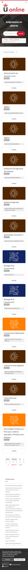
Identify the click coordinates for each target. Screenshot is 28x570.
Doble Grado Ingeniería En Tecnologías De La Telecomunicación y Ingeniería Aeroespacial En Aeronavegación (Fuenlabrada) (14, 508)
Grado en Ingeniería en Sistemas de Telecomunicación (13, 372)
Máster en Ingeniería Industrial (12, 404)
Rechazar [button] (7, 559)
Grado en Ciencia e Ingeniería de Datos (14, 241)
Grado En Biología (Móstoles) (12, 308)
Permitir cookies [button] (19, 559)
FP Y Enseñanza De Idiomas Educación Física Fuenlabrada (13, 516)
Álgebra (7, 107)
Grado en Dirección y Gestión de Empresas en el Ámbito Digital (13, 444)
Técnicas (6, 564)
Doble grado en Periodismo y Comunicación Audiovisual (13, 495)
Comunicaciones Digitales (14, 365)
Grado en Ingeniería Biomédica (12, 144)
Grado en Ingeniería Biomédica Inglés (14, 113)
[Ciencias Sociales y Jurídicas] (14, 324)
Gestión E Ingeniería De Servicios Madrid (11, 520)
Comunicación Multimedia (14, 333)
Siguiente (13, 464)
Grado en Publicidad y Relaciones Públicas (13, 340)
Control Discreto (10, 398)
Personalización (15, 564)
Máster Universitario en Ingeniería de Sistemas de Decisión (14, 209)
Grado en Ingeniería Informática (12, 177)
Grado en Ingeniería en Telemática (13, 82)
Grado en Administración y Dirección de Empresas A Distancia (12, 536)
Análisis (6, 566)
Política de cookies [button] (12, 554)
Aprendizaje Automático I (13, 235)
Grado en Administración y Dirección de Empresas (12, 531)
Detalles (14, 88)
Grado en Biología (9, 274)
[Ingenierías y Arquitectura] (14, 64)
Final (20, 464)
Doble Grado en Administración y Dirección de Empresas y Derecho (13, 489)
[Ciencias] (14, 256)
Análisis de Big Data (11, 202)
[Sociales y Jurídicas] (14, 419)
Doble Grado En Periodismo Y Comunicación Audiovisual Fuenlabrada (13, 500)
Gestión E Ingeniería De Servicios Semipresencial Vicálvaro (11, 525)
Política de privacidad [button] (8, 556)
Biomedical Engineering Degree (13, 485)
